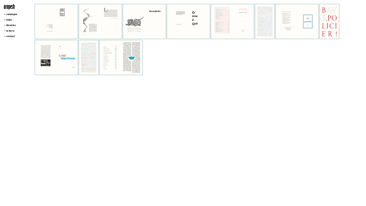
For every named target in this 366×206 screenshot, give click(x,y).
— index (8, 19)
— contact (9, 36)
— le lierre (9, 30)
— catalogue (10, 14)
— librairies (10, 25)
